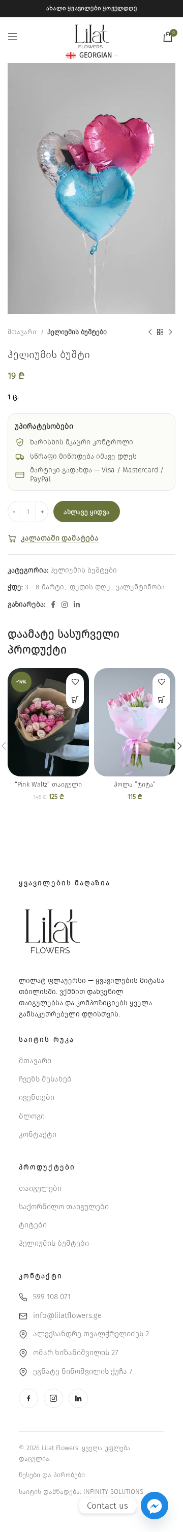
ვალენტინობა (140, 587)
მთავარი (23, 332)
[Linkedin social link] (77, 604)
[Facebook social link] (53, 604)
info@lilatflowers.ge (67, 1315)
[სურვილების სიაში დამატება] (75, 682)
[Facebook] (28, 1398)
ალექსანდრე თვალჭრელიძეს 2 (91, 1333)
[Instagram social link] (64, 604)
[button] (75, 700)
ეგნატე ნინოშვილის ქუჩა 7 (83, 1371)
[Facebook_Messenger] (154, 1505)
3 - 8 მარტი (44, 587)
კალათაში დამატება (60, 538)
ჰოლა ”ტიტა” (135, 784)
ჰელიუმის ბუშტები (77, 332)
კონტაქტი (37, 1134)
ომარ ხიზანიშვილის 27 (75, 1352)
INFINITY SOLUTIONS (113, 1491)
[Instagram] (53, 1398)
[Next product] (170, 332)
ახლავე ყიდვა (87, 512)
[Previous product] (150, 332)
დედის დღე (90, 587)
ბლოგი (32, 1116)
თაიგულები (40, 1188)
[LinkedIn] (78, 1398)
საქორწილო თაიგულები (64, 1206)
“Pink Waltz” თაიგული (48, 784)
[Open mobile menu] (13, 36)
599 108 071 (52, 1296)
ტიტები (33, 1224)
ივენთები (36, 1097)
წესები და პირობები (52, 1475)
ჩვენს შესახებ (45, 1079)
